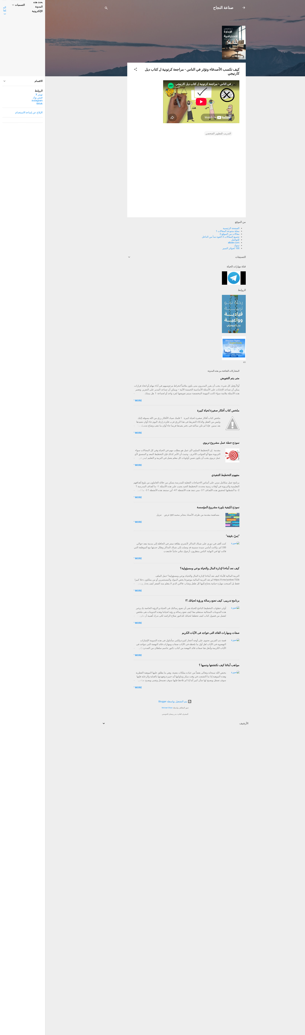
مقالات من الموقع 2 (229, 234)
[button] (135, 69)
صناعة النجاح (223, 7)
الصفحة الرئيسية (231, 228)
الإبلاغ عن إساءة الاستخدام (29, 112)
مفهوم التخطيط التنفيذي (225, 475)
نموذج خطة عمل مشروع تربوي (221, 442)
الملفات (4, 10)
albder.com (233, 242)
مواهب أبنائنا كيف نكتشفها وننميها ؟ (219, 665)
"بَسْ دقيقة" (232, 536)
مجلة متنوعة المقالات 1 (227, 231)
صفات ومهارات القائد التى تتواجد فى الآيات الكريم (210, 632)
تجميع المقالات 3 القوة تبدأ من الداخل (220, 236)
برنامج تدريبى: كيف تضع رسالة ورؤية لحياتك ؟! (212, 600)
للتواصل (235, 239)
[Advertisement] (114, 64)
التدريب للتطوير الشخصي (218, 133)
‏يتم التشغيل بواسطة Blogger (173, 701)
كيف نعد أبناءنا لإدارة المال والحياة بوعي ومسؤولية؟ (209, 568)
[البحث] (106, 9)
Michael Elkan (167, 708)
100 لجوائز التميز (230, 248)
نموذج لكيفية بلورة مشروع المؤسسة (218, 507)
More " (138, 400)
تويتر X (39, 94)
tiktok (39, 103)
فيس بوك (38, 97)
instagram (37, 100)
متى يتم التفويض (229, 378)
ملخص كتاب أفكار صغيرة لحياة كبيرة (218, 410)
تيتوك (236, 245)
